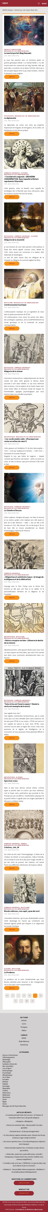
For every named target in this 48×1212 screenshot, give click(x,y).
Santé (4, 1099)
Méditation (6, 1095)
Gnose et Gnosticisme (12, 49)
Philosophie (6, 1062)
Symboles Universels (12, 173)
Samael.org (24, 1045)
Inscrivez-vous (24, 1193)
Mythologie (8, 236)
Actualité (5, 1079)
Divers (4, 1104)
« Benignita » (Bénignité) (24, 1121)
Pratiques (24, 1027)
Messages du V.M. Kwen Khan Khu (16, 51)
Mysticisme (8, 302)
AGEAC (24, 1038)
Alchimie (24, 173)
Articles (24, 1020)
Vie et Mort (6, 1077)
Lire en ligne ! (7, 1068)
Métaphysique (9, 437)
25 (26, 1001)
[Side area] (38, 3)
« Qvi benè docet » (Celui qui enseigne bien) (24, 1131)
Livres (24, 1024)
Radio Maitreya (24, 1041)
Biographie (6, 1088)
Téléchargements (8, 1057)
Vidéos (24, 1030)
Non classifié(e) (7, 1066)
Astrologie (6, 1086)
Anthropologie (7, 1071)
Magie (4, 1102)
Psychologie (9, 116)
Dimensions (6, 1093)
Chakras (5, 1090)
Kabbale (24, 843)
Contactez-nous (24, 1183)
